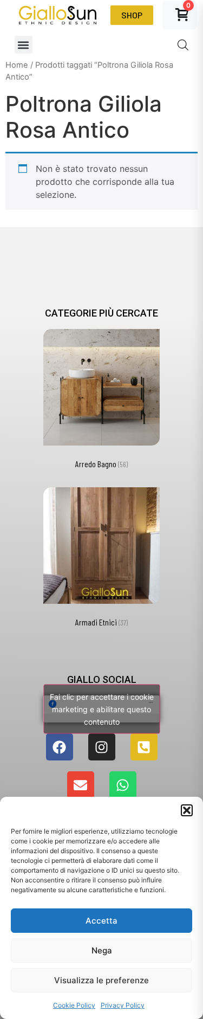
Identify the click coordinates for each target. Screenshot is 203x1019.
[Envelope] (80, 784)
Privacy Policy (123, 1005)
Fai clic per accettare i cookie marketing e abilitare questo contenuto (102, 709)
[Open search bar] (183, 45)
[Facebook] (59, 746)
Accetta (101, 920)
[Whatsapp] (122, 784)
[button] (186, 810)
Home (16, 65)
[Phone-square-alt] (144, 746)
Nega (101, 950)
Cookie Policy (74, 1005)
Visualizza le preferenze (101, 980)
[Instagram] (101, 746)
